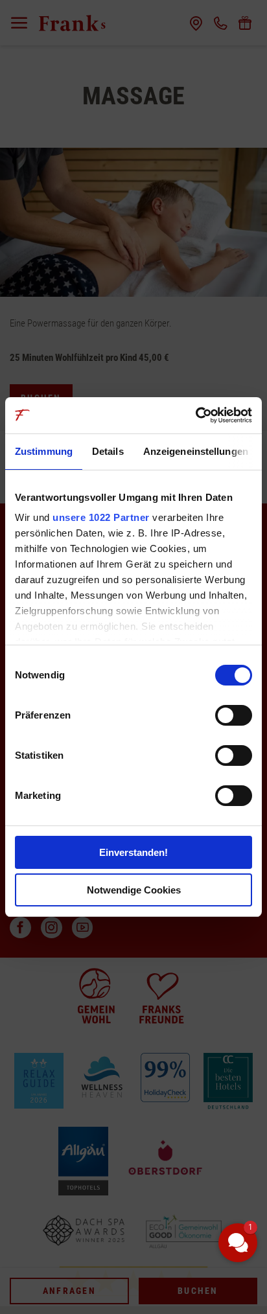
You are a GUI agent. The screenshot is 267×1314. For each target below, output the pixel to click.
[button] (237, 1242)
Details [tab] (108, 451)
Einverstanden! (133, 852)
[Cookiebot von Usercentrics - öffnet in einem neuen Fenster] (195, 415)
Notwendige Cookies (134, 889)
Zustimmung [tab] (44, 451)
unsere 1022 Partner (101, 517)
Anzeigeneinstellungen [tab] (195, 451)
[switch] (233, 715)
